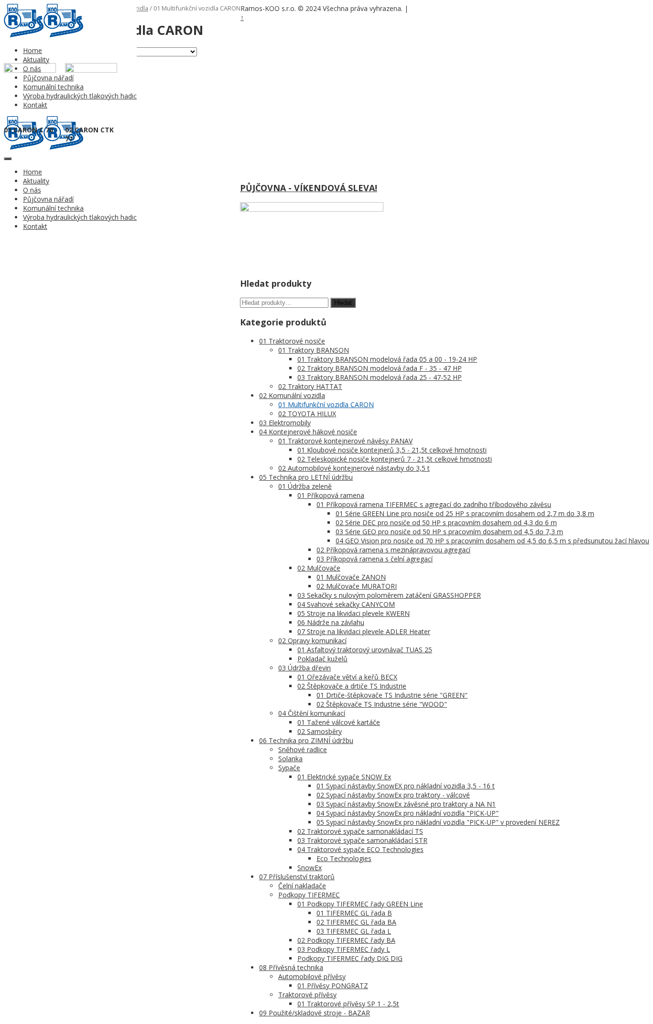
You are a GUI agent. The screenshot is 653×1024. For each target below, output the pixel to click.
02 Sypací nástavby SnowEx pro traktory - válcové (393, 794)
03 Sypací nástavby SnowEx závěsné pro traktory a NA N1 (406, 803)
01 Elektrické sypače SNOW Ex (344, 776)
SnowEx (309, 867)
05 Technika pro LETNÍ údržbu (306, 477)
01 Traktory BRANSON (313, 350)
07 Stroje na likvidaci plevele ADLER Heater (363, 631)
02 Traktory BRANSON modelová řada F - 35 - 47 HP (379, 368)
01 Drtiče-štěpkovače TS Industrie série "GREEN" (392, 695)
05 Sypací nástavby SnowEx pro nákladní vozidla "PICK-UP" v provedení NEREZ (438, 822)
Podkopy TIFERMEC (309, 894)
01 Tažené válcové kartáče (338, 722)
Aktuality (36, 59)
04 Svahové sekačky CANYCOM (346, 604)
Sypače (289, 767)
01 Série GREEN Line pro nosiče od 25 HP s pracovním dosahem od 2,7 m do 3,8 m (465, 513)
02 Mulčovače (318, 567)
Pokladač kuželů (322, 658)
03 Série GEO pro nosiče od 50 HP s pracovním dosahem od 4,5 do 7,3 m (449, 531)
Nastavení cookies (434, 9)
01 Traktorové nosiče (292, 340)
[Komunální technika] (24, 34)
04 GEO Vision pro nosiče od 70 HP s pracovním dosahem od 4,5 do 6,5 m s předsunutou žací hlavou (492, 540)
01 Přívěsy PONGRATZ (332, 985)
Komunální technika (53, 208)
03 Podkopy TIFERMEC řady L (343, 949)
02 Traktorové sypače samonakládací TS (360, 831)
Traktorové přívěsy (307, 994)
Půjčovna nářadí (48, 199)
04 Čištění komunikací (311, 713)
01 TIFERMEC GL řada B (354, 912)
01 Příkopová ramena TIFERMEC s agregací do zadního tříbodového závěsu (433, 504)
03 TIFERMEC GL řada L (353, 931)
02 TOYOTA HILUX (307, 413)
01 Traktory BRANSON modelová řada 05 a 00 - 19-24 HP (387, 359)
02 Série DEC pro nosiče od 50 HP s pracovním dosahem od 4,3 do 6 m (446, 522)
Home (32, 50)
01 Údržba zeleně (305, 486)
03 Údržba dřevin (304, 667)
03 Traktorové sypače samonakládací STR (362, 840)
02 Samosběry (319, 731)
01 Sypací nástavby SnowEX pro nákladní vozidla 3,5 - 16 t (405, 785)
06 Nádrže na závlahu (330, 622)
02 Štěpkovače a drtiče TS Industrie (351, 685)
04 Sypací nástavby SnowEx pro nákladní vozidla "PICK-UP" (407, 813)
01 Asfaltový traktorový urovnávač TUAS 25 (364, 649)
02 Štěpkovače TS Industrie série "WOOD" (381, 704)
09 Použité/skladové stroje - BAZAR (314, 1012)
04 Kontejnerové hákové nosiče (308, 431)
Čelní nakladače (302, 885)
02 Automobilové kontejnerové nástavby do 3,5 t (354, 468)
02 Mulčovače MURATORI (356, 586)
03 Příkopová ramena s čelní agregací (374, 558)
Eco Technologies (343, 858)
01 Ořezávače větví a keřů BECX (347, 676)
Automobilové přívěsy (312, 976)
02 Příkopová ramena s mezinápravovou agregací (393, 549)
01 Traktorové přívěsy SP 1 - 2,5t (348, 1003)
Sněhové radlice (302, 749)
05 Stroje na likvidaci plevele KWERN (353, 613)
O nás (32, 189)
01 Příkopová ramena (330, 495)
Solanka (290, 758)
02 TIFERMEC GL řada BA (356, 922)
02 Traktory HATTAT (310, 386)
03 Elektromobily (285, 422)
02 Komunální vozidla (292, 395)
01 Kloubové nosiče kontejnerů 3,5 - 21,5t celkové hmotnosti (392, 449)
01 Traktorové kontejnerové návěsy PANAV (345, 440)
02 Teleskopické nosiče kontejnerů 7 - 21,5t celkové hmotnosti (394, 458)
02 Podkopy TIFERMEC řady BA (346, 940)
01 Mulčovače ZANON (351, 577)
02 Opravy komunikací (312, 640)
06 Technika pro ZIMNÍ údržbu (306, 740)
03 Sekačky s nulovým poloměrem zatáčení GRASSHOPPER (389, 595)
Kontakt (35, 226)
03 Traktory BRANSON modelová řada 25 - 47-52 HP (379, 377)
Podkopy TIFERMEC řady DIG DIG (350, 958)
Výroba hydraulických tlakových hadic (80, 217)
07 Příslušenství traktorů (297, 876)
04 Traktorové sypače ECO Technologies (360, 849)
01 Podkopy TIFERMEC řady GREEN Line (360, 903)
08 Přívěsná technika (291, 967)
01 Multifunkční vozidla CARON (326, 404)
